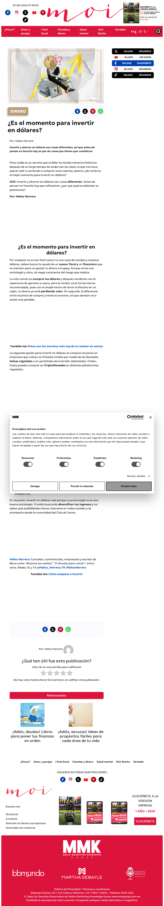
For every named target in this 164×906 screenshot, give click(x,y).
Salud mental (105, 761)
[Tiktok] (25, 20)
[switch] (64, 464)
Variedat (120, 29)
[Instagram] (16, 13)
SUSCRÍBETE (145, 821)
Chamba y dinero (82, 761)
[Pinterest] (43, 12)
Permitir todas (129, 486)
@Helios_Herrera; (49, 567)
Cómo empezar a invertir (66, 574)
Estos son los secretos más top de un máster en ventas (65, 346)
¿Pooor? (9, 29)
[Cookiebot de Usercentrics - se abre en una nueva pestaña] (129, 417)
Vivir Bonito (123, 761)
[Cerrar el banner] (150, 417)
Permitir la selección (82, 486)
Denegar (35, 486)
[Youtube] (34, 13)
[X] (25, 12)
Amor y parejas (43, 761)
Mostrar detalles (136, 476)
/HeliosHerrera (76, 567)
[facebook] (8, 12)
